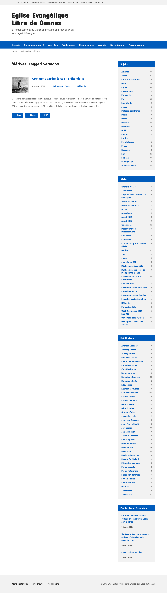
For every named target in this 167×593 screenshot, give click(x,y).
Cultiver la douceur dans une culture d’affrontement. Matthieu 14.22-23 (135, 537)
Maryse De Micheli (130, 459)
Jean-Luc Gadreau (130, 420)
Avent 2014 (126, 217)
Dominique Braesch (130, 377)
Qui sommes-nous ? (34, 45)
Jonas (124, 258)
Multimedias (25, 51)
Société (125, 158)
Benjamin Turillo (129, 357)
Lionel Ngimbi (128, 440)
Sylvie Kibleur (128, 483)
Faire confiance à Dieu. (132, 552)
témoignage (127, 162)
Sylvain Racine (128, 479)
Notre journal (117, 45)
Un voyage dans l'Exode (132, 318)
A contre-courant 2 (130, 205)
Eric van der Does (61, 86)
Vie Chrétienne (128, 166)
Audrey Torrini (128, 353)
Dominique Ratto (129, 381)
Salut (123, 154)
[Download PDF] (141, 527)
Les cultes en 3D (129, 291)
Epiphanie (126, 95)
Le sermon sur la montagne (134, 287)
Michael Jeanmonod (130, 463)
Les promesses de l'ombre (133, 295)
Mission (125, 122)
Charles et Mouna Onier (132, 361)
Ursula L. (125, 486)
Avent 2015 (126, 221)
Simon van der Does (130, 475)
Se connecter (23, 2)
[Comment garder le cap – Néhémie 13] (20, 91)
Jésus (124, 107)
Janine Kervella (128, 416)
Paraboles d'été (128, 307)
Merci (124, 119)
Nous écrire (73, 2)
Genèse (124, 250)
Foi (122, 99)
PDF (46, 115)
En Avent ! (126, 236)
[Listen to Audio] (137, 526)
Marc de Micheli (128, 443)
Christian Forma (128, 369)
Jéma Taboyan (128, 432)
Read (19, 115)
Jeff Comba (126, 428)
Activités (53, 45)
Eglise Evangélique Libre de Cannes (40, 19)
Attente (125, 72)
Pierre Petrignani (129, 471)
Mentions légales (20, 584)
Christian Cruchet (129, 365)
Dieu (123, 83)
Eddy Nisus (126, 385)
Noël (123, 130)
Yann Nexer (126, 490)
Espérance (126, 239)
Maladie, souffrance (130, 111)
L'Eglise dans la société (132, 266)
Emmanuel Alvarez (130, 389)
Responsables (86, 45)
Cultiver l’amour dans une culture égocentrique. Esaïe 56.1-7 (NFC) (134, 519)
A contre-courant (129, 201)
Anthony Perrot (128, 350)
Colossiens (126, 225)
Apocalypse (127, 213)
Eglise (124, 87)
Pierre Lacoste (128, 467)
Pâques (124, 134)
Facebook (99, 2)
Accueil (16, 45)
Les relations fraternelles (133, 299)
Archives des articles (56, 2)
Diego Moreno (128, 373)
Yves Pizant (126, 494)
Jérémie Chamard (129, 436)
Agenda (102, 45)
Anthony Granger (129, 346)
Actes (124, 209)
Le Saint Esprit (128, 283)
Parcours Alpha (38, 2)
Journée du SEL (128, 262)
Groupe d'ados (128, 412)
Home (14, 51)
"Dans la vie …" (128, 187)
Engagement (127, 91)
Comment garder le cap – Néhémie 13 (58, 78)
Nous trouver (86, 2)
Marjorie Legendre (130, 455)
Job (123, 254)
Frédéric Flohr (128, 396)
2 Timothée (126, 191)
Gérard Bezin (127, 404)
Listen (33, 115)
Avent (124, 76)
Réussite (125, 150)
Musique (125, 126)
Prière (124, 146)
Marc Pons (126, 451)
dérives (36, 51)
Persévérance (127, 142)
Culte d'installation (130, 79)
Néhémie (81, 86)
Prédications (68, 45)
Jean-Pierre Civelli (130, 424)
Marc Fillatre (127, 447)
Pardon (124, 138)
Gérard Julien (127, 408)
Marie (124, 115)
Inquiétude (126, 103)
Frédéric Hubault (129, 400)
